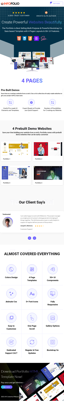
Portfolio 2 (38, 159)
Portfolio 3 (6, 183)
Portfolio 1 (6, 159)
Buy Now (7, 387)
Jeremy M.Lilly (25, 226)
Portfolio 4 (38, 183)
